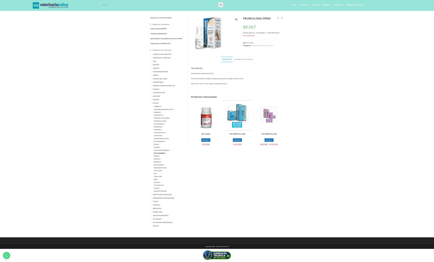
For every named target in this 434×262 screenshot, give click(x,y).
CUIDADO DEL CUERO (160, 79)
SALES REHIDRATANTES (160, 215)
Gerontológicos (159, 165)
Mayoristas (338, 5)
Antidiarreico (158, 127)
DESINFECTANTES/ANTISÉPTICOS (164, 86)
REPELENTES (157, 208)
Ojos (155, 173)
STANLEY (156, 226)
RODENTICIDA (157, 212)
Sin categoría (157, 219)
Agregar (237, 140)
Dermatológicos (256, 45)
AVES (154, 61)
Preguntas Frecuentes (354, 5)
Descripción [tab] (226, 59)
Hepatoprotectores (160, 168)
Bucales (156, 144)
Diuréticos (157, 159)
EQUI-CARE (156, 96)
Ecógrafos (156, 89)
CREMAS (155, 75)
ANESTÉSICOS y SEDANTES (162, 58)
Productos (304, 5)
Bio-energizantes (159, 141)
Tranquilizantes (159, 185)
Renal (155, 179)
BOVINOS (156, 65)
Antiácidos (157, 112)
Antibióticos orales (160, 121)
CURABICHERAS (158, 82)
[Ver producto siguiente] (282, 18)
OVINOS (155, 201)
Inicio (294, 5)
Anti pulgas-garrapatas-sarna (163, 109)
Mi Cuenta (316, 5)
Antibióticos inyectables (162, 118)
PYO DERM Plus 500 (269, 134)
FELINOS (156, 103)
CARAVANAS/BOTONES (160, 72)
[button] (236, 19)
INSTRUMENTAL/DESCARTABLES (164, 198)
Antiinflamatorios (159, 133)
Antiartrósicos (158, 115)
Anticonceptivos (159, 124)
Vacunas (156, 188)
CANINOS (156, 68)
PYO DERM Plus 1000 (237, 134)
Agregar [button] (206, 140)
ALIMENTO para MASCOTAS (162, 54)
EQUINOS (156, 100)
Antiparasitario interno (161, 138)
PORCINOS (156, 205)
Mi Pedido (327, 5)
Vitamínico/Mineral (160, 191)
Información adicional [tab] (243, 59)
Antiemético (158, 130)
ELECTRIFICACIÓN (159, 93)
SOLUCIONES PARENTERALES (162, 222)
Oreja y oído (158, 176)
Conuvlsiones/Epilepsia (161, 150)
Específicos (157, 162)
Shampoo (157, 182)
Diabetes (157, 156)
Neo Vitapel (205, 134)
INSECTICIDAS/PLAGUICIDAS (162, 194)
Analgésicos (158, 106)
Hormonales (158, 170)
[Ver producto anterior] (278, 18)
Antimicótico (158, 136)
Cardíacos (157, 147)
